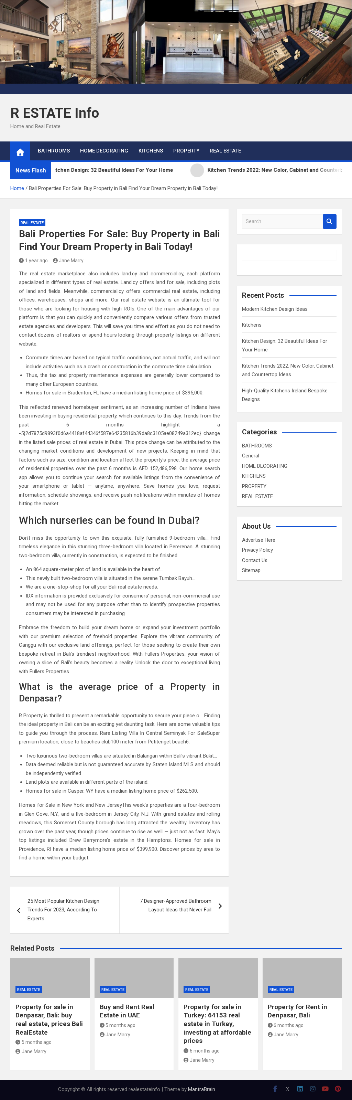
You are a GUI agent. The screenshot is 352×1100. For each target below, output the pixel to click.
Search (330, 221)
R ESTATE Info (54, 113)
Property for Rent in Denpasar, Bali (297, 1011)
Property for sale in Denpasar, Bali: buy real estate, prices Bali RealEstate (49, 1019)
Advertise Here (258, 540)
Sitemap (251, 570)
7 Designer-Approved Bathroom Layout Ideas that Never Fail (175, 905)
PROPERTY (186, 151)
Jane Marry (71, 260)
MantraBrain (201, 1089)
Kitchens (252, 325)
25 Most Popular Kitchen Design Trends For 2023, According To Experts (63, 910)
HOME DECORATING (104, 151)
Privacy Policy (257, 550)
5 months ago (37, 1042)
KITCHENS (151, 151)
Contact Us (254, 560)
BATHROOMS (54, 151)
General (250, 456)
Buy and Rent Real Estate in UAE (127, 1011)
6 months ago (205, 1051)
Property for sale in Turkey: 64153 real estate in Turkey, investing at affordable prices (217, 1024)
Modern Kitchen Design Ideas (275, 309)
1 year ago (36, 260)
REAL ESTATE (225, 151)
